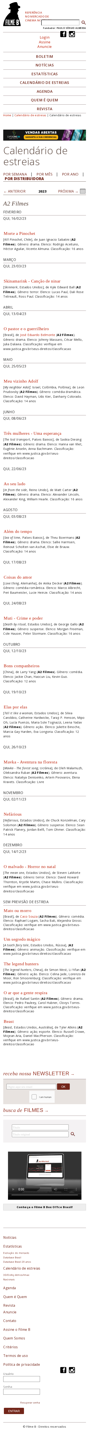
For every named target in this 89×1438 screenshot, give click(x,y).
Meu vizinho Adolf (21, 381)
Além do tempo (18, 531)
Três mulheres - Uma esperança (32, 433)
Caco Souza (29, 916)
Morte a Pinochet (19, 233)
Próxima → (68, 191)
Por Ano (70, 174)
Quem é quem (44, 100)
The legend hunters (21, 963)
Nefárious (13, 814)
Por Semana (15, 174)
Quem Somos (14, 1338)
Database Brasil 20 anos (17, 1261)
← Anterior (14, 191)
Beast (9, 1021)
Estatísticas (44, 74)
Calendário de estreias (30, 115)
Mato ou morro (17, 910)
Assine (44, 41)
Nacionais (9, 1279)
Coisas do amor (18, 577)
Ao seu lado (14, 483)
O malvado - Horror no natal (30, 866)
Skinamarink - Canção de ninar (32, 281)
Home (7, 115)
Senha (7, 1387)
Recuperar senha (30, 1402)
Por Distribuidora (24, 178)
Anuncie (44, 46)
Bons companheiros (22, 665)
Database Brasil (12, 1257)
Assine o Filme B (16, 1329)
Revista (44, 109)
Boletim (44, 56)
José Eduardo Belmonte (37, 335)
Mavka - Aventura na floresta (30, 762)
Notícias (44, 65)
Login (45, 37)
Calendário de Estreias (44, 82)
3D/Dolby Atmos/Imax (16, 1274)
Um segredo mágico (22, 939)
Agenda (44, 91)
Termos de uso (15, 1355)
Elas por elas (15, 707)
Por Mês (44, 174)
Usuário (8, 1374)
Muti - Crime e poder (23, 618)
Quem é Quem (15, 1296)
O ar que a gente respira (25, 992)
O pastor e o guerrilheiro (26, 328)
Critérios (10, 1347)
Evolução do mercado (16, 1252)
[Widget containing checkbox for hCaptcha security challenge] (53, 1097)
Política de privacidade (21, 1364)
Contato (9, 1320)
